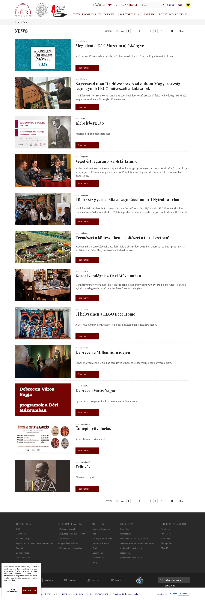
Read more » (83, 67)
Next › (182, 31)
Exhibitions (106, 14)
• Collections (97, 553)
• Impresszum (124, 534)
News (76, 14)
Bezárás (37, 567)
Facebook (48, 580)
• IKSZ (17, 529)
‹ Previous (119, 31)
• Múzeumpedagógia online (70, 548)
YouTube (72, 580)
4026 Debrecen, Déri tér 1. (73, 594)
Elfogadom (29, 590)
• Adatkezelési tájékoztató (130, 548)
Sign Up (170, 5)
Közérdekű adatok (105, 4)
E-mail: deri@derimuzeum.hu (125, 594)
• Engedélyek (166, 538)
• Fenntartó (165, 529)
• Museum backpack (24, 538)
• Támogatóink (166, 543)
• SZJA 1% (164, 548)
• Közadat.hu (124, 553)
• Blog (94, 562)
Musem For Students (173, 14)
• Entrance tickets (23, 557)
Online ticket (128, 4)
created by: (162, 594)
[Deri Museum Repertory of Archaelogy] (41, 10)
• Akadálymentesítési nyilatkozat (133, 538)
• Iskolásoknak (64, 538)
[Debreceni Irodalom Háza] (59, 11)
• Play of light (20, 534)
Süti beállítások (13, 590)
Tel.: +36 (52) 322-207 (99, 594)
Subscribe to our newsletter (173, 581)
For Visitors (128, 14)
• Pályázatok (165, 534)
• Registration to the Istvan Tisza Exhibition (34, 543)
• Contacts (19, 548)
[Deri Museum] (23, 10)
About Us (148, 14)
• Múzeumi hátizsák (66, 529)
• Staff (94, 548)
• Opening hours (22, 553)
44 (172, 31)
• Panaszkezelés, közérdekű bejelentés (136, 543)
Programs (89, 14)
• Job (94, 534)
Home (17, 22)
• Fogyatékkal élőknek (68, 543)
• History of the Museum (102, 538)
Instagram (95, 580)
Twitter (118, 580)
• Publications (98, 557)
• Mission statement (100, 543)
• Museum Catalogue (101, 529)
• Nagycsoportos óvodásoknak (72, 534)
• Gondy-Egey (124, 529)
